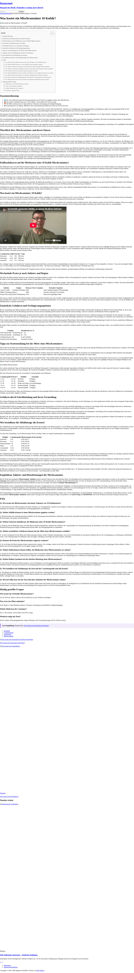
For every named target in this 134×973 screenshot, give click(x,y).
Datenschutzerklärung (10, 967)
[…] (1, 962)
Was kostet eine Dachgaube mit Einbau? (36, 625)
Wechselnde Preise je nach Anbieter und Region (15, 46)
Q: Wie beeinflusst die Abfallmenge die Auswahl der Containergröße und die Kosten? (28, 77)
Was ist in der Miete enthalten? (14, 86)
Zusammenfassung (7, 36)
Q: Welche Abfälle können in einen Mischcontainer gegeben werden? (24, 64)
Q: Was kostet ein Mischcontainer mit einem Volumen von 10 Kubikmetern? (26, 62)
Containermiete (8, 633)
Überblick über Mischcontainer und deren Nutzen (16, 38)
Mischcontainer (8, 636)
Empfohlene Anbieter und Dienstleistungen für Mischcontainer (20, 57)
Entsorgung (7, 634)
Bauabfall (7, 631)
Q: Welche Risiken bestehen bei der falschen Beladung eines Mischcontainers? (27, 75)
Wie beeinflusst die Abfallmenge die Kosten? (14, 55)
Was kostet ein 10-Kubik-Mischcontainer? (17, 84)
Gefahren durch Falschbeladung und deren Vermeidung (17, 53)
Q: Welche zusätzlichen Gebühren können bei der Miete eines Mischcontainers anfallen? (29, 68)
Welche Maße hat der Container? (15, 88)
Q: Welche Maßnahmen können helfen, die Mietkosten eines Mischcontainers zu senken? (30, 73)
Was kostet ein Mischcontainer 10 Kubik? (13, 43)
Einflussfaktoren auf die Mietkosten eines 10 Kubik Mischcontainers (21, 41)
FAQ (4, 60)
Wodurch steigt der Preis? (13, 90)
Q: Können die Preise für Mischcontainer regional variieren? (22, 71)
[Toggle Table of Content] (51, 33)
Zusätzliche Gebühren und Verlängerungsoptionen (16, 48)
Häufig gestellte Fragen (9, 82)
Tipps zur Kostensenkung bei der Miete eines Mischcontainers (19, 50)
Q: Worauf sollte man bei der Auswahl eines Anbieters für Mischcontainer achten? (27, 79)
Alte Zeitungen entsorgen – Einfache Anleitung (18, 955)
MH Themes (40, 970)
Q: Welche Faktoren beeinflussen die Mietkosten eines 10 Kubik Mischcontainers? (28, 66)
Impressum (7, 965)
